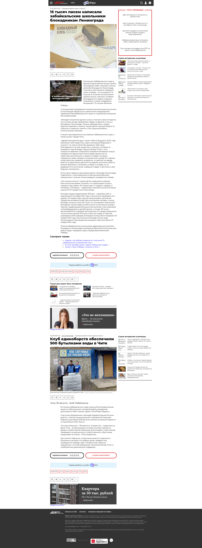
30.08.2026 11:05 (55, 336)
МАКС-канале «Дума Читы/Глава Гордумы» (98, 392)
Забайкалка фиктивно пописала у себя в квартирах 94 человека (135, 41)
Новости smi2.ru (57, 329)
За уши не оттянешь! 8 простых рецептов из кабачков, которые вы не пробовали (139, 368)
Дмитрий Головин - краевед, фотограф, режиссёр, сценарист (103, 287)
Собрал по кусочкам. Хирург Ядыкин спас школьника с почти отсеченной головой (139, 361)
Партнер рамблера (83, 540)
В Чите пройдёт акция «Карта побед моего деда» (86, 245)
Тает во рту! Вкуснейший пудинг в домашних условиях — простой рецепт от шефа (138, 62)
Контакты (82, 512)
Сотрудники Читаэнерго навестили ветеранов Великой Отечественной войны (69, 288)
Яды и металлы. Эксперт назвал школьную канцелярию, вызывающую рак (137, 375)
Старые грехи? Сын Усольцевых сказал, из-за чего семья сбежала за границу (139, 347)
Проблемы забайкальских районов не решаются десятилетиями (101, 294)
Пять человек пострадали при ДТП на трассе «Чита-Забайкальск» (135, 49)
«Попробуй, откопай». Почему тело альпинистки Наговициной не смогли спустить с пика (139, 69)
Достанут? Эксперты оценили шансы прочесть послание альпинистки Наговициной (139, 97)
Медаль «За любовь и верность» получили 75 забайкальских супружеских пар (83, 241)
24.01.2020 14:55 (55, 8)
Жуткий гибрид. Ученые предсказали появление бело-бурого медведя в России (139, 83)
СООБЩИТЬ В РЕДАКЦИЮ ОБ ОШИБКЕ (99, 512)
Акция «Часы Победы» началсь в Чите (81, 247)
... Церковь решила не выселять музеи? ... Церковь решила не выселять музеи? (69, 301)
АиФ (51, 69)
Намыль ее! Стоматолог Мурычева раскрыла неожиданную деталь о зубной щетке (138, 76)
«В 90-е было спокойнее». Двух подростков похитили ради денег (138, 89)
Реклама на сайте (71, 512)
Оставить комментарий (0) (101, 255)
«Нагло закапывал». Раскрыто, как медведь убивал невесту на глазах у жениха (139, 341)
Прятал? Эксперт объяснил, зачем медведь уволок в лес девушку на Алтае (138, 354)
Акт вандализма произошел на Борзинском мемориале (69, 294)
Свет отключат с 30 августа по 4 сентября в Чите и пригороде (135, 24)
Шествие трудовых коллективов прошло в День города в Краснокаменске (135, 32)
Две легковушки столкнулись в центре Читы (135, 16)
